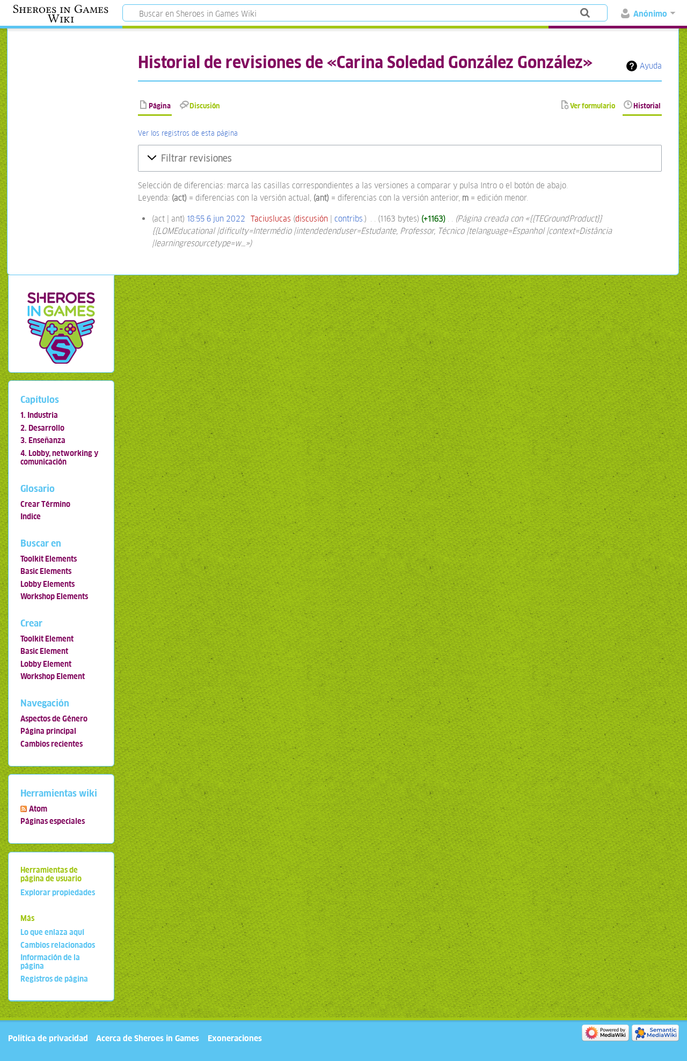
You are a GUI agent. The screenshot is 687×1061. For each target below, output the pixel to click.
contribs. (349, 218)
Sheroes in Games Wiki (60, 14)
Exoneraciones (235, 1038)
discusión (311, 218)
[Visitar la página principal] (61, 327)
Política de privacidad (48, 1038)
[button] (400, 158)
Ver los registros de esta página (188, 133)
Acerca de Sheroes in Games (147, 1038)
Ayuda (651, 66)
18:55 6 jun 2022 (216, 218)
